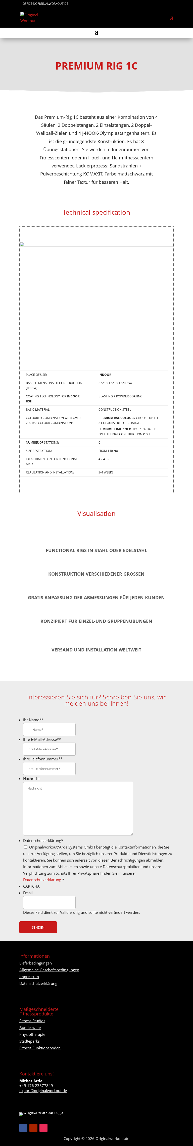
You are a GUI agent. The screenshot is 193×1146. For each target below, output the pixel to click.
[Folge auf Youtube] (33, 1128)
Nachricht (31, 778)
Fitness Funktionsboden (40, 1047)
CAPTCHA (31, 886)
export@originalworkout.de (43, 1090)
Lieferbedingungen (35, 963)
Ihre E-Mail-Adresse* (42, 739)
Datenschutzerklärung (43, 840)
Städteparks (29, 1041)
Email (28, 892)
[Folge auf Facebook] (23, 1128)
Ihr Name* (33, 719)
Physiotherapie (32, 1034)
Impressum (29, 976)
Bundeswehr (30, 1027)
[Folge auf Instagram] (43, 1128)
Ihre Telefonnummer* (42, 758)
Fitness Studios (32, 1020)
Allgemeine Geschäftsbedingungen (49, 969)
